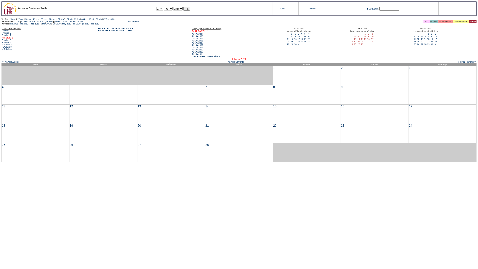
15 (292, 39)
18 (301, 39)
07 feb (106, 19)
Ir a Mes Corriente (235, 62)
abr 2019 (56, 24)
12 (305, 36)
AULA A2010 (197, 52)
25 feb (80, 21)
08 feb (113, 19)
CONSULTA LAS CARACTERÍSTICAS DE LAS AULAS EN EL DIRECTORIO (115, 29)
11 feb (65, 21)
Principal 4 (6, 42)
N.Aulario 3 (7, 47)
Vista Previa (111, 21)
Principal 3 (6, 40)
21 (288, 42)
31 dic (17, 21)
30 (295, 44)
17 (298, 39)
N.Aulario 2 (7, 45)
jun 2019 (76, 24)
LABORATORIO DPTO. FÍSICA (206, 56)
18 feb (72, 21)
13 (309, 36)
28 (288, 44)
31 (298, 44)
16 (295, 39)
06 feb (99, 19)
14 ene (32, 21)
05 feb (91, 19)
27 (309, 42)
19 (305, 39)
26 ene (13, 19)
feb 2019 (35, 24)
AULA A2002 (197, 34)
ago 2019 (95, 24)
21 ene (40, 21)
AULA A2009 (197, 50)
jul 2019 (85, 24)
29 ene (36, 19)
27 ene (20, 19)
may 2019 (66, 24)
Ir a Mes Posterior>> (467, 62)
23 (295, 42)
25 (301, 42)
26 (305, 42)
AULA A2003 (197, 36)
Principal (5, 31)
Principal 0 (6, 33)
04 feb (84, 19)
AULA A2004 (197, 38)
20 (309, 39)
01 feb (61, 19)
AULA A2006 (197, 43)
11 (302, 36)
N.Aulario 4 (7, 49)
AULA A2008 (197, 47)
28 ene (28, 19)
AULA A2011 (197, 54)
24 (298, 42)
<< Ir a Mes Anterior (10, 62)
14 (288, 39)
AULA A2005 (197, 41)
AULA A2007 (197, 45)
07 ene (24, 21)
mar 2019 (46, 24)
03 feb (77, 19)
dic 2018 (14, 24)
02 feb (69, 19)
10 (298, 36)
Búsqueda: (373, 8)
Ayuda (283, 8)
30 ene (44, 19)
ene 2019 (24, 24)
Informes (313, 8)
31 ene (52, 19)
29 (292, 44)
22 (292, 42)
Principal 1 (6, 35)
